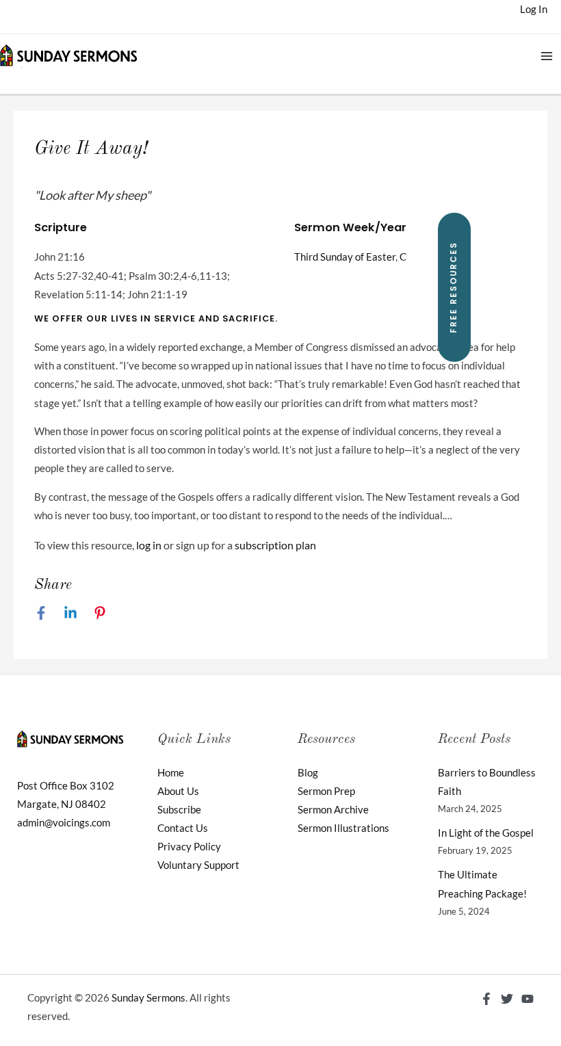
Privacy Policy (189, 846)
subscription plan (275, 544)
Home (170, 773)
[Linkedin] (70, 613)
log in (148, 544)
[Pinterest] (100, 613)
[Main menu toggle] (546, 56)
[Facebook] (41, 613)
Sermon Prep (326, 791)
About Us (178, 791)
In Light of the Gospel (486, 833)
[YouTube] (527, 999)
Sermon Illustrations (343, 828)
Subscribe (179, 809)
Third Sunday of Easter (344, 257)
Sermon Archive (333, 809)
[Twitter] (507, 999)
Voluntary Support (198, 865)
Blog (308, 773)
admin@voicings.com (63, 822)
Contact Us (182, 828)
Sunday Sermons (148, 998)
